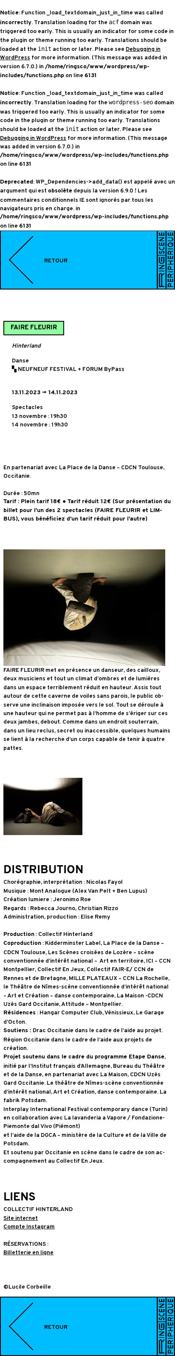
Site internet (20, 1218)
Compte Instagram (29, 1226)
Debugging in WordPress (33, 138)
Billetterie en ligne (28, 1252)
